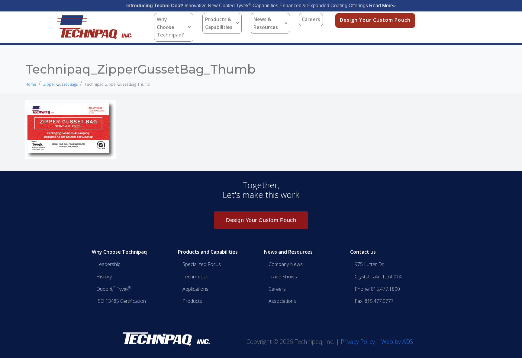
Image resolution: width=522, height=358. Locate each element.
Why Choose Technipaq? (170, 27)
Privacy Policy (358, 341)
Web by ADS (397, 341)
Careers (311, 19)
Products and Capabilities (208, 252)
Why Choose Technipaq (119, 252)
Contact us (363, 252)
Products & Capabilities (218, 23)
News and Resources (288, 252)
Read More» (382, 5)
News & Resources (265, 23)
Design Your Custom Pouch (375, 20)
